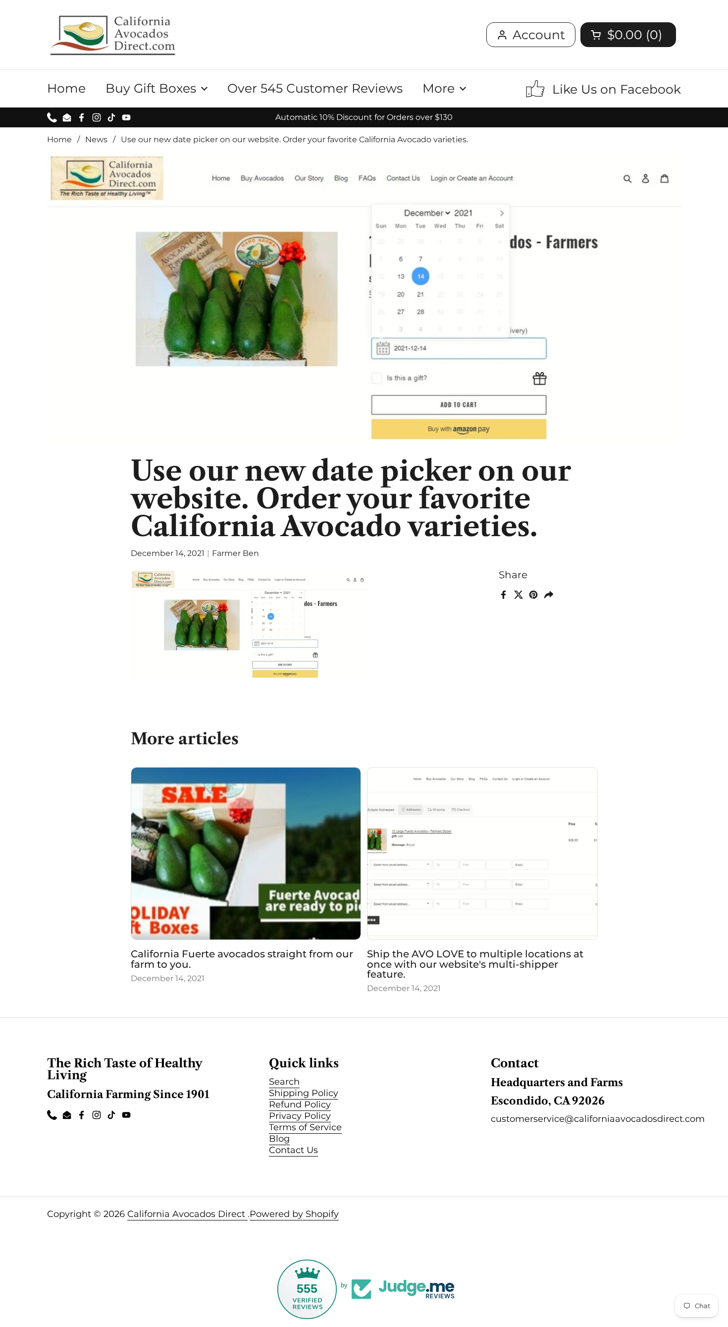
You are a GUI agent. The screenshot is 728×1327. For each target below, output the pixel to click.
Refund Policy (300, 1104)
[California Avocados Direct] (112, 34)
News (96, 139)
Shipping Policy (303, 1093)
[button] (628, 34)
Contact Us (293, 1150)
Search (284, 1081)
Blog (279, 1138)
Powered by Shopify (294, 1214)
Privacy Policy (300, 1115)
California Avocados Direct (187, 1214)
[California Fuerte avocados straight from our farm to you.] (246, 853)
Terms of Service (305, 1127)
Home (59, 139)
